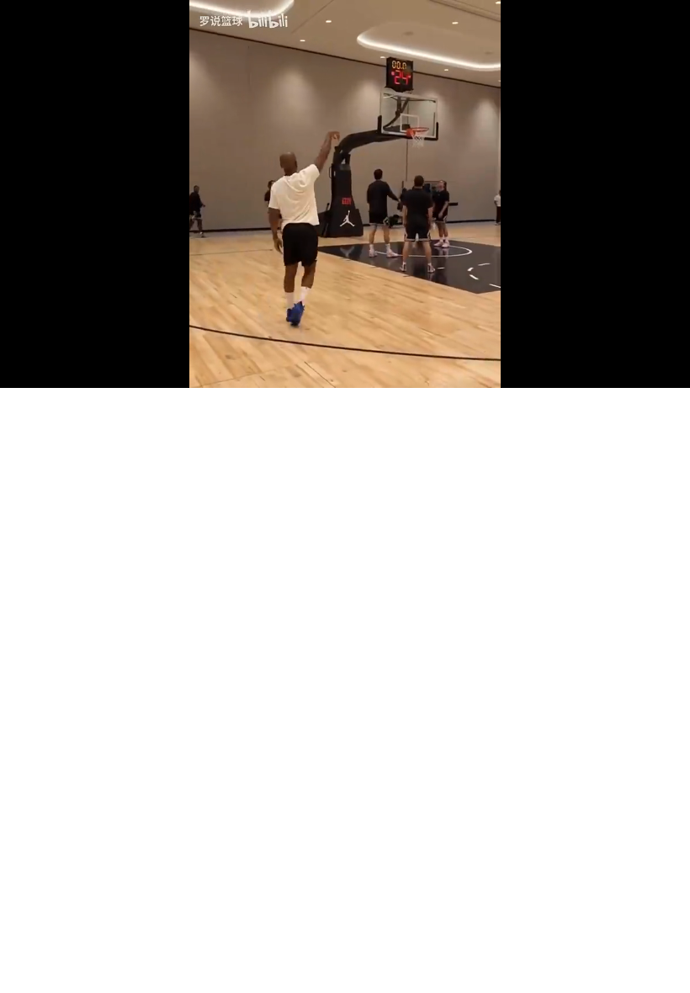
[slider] (345, 356)
